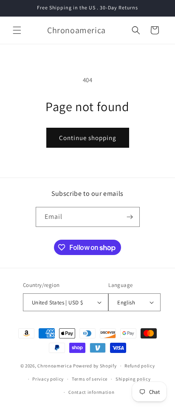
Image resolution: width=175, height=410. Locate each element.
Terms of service (89, 379)
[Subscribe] (130, 217)
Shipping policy (133, 379)
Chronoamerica (54, 366)
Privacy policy (48, 379)
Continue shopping (87, 138)
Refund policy (139, 366)
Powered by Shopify (95, 366)
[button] (17, 30)
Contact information (91, 392)
